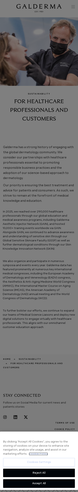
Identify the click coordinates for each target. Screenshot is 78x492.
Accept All (39, 483)
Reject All (38, 473)
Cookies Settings (39, 462)
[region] (39, 461)
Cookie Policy (38, 454)
